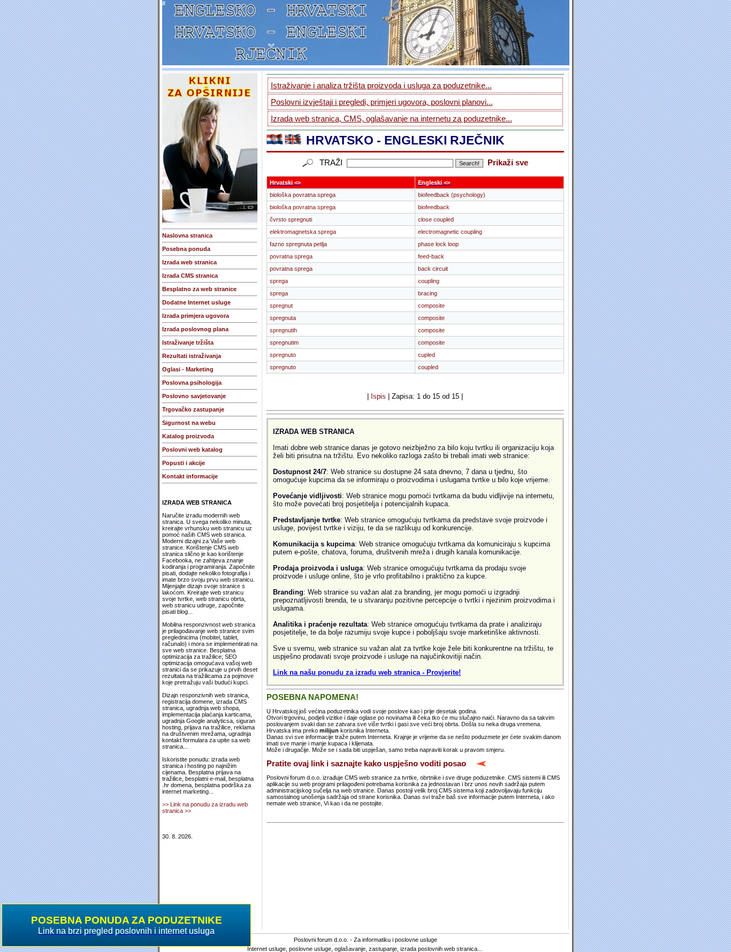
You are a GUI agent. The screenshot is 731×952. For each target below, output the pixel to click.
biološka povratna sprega (303, 195)
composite (431, 305)
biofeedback (434, 207)
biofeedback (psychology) (451, 195)
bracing (427, 293)
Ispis (378, 396)
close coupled (436, 219)
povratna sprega (291, 256)
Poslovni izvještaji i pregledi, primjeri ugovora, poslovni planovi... (382, 101)
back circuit (433, 268)
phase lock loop (438, 244)
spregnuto (283, 355)
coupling (428, 281)
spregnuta (283, 318)
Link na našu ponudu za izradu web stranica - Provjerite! (367, 672)
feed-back (431, 256)
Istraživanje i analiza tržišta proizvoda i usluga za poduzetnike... (381, 85)
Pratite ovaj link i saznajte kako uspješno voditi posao (366, 763)
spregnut (281, 305)
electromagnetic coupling (450, 232)
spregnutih (283, 330)
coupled (428, 367)
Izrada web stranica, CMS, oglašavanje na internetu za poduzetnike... (391, 118)
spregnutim (284, 342)
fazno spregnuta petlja (298, 244)
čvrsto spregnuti (291, 219)
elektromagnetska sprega (303, 232)
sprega (279, 281)
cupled (426, 355)
